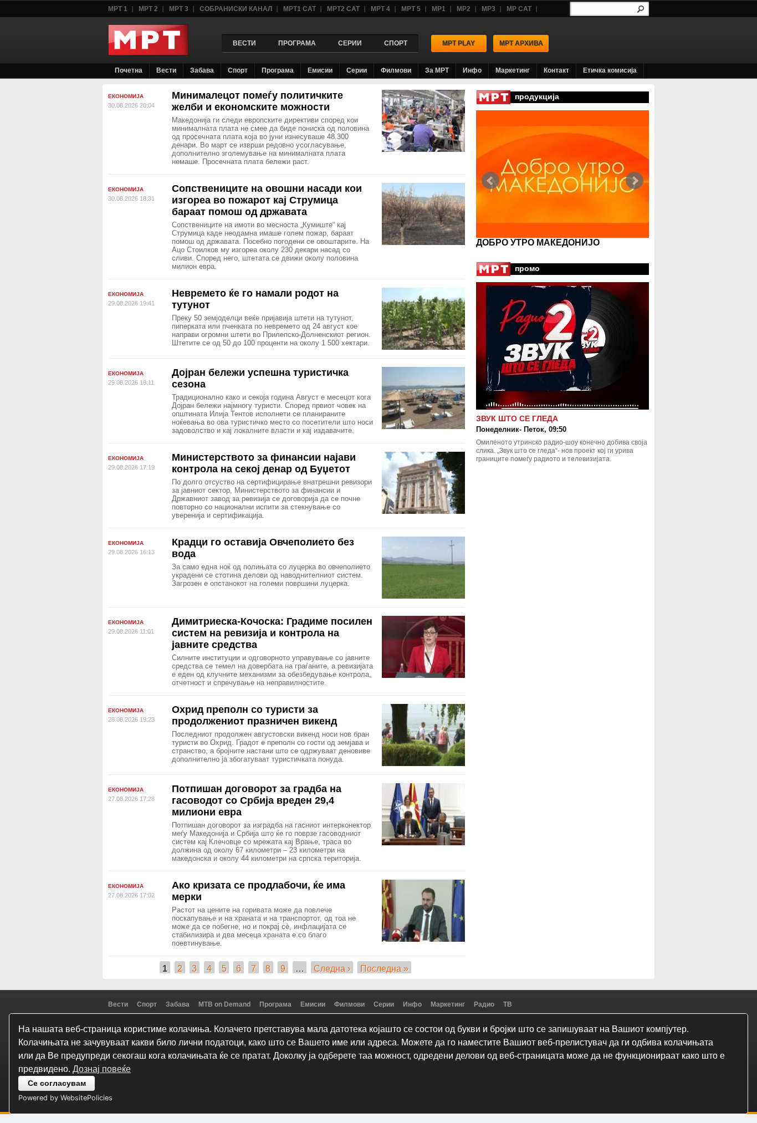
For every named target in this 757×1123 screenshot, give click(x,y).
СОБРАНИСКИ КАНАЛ (236, 9)
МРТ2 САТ (343, 9)
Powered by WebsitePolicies (65, 1098)
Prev (490, 181)
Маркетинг (512, 70)
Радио (484, 1004)
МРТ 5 (411, 9)
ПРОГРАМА (297, 43)
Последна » (384, 968)
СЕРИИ (350, 43)
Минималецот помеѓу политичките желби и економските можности (257, 101)
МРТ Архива (521, 43)
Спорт (238, 70)
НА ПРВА (496, 242)
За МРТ (437, 70)
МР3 (488, 9)
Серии (356, 70)
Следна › (332, 968)
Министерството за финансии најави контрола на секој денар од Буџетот (264, 463)
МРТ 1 (117, 9)
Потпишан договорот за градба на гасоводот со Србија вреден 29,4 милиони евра (256, 800)
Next (634, 181)
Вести (166, 70)
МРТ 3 (178, 9)
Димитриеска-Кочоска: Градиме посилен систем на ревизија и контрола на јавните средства (272, 633)
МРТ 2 (148, 9)
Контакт (556, 70)
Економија (126, 96)
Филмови (396, 70)
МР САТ (519, 9)
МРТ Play (458, 43)
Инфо (472, 70)
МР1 (439, 9)
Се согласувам (57, 1083)
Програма (278, 70)
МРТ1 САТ (299, 9)
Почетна (128, 70)
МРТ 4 (380, 9)
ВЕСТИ (244, 43)
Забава (202, 70)
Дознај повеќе (102, 1069)
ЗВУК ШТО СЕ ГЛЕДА (517, 418)
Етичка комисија (610, 70)
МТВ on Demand (224, 1004)
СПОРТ (395, 43)
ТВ (507, 1004)
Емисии (320, 70)
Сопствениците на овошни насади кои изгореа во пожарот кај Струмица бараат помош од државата (267, 200)
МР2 (463, 9)
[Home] (148, 52)
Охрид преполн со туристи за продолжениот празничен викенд (254, 715)
